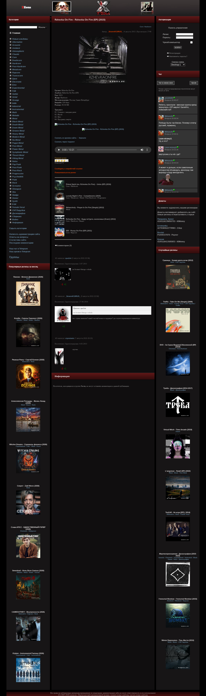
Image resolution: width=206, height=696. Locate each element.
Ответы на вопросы (18, 237)
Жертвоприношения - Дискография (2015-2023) (178, 555)
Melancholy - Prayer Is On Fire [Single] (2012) (85, 207)
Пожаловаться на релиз (65, 172)
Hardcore (148, 27)
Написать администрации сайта (24, 234)
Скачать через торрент (65, 142)
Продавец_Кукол (165, 219)
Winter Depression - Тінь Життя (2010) (178, 640)
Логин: (166, 34)
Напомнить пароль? (178, 56)
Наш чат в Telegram (18, 249)
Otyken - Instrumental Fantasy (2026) (28, 653)
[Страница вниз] (51, 22)
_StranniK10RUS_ (115, 32)
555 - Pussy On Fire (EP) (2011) (79, 231)
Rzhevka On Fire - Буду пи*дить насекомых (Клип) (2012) (91, 219)
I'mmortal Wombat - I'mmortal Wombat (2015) (178, 599)
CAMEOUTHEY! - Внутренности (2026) (28, 612)
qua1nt (68, 258)
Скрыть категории (18, 228)
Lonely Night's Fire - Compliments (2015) (83, 196)
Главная (16, 33)
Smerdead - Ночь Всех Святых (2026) (28, 570)
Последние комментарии (21, 243)
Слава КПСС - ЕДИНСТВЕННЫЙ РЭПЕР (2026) (28, 528)
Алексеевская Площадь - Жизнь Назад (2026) (28, 402)
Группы (14, 257)
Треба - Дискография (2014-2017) (177, 388)
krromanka (162, 226)
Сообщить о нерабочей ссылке (68, 169)
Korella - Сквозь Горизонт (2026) (28, 318)
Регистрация (174, 53)
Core (141, 27)
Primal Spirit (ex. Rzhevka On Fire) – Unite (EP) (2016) (88, 184)
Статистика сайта (17, 240)
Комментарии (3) (64, 245)
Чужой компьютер (171, 42)
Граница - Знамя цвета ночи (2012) (178, 260)
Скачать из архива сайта (65, 138)
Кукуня (160, 239)
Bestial (160, 232)
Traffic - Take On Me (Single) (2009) (178, 302)
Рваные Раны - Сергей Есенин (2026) (28, 360)
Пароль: (167, 37)
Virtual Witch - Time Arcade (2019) (178, 430)
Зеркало (82, 138)
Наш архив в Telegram (19, 251)
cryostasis (69, 338)
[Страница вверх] (51, 19)
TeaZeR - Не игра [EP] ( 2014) (177, 512)
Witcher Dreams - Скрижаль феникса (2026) (28, 444)
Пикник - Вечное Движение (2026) (28, 277)
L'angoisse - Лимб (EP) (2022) (178, 471)
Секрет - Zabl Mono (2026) (28, 486)
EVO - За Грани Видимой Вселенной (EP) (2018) (178, 346)
